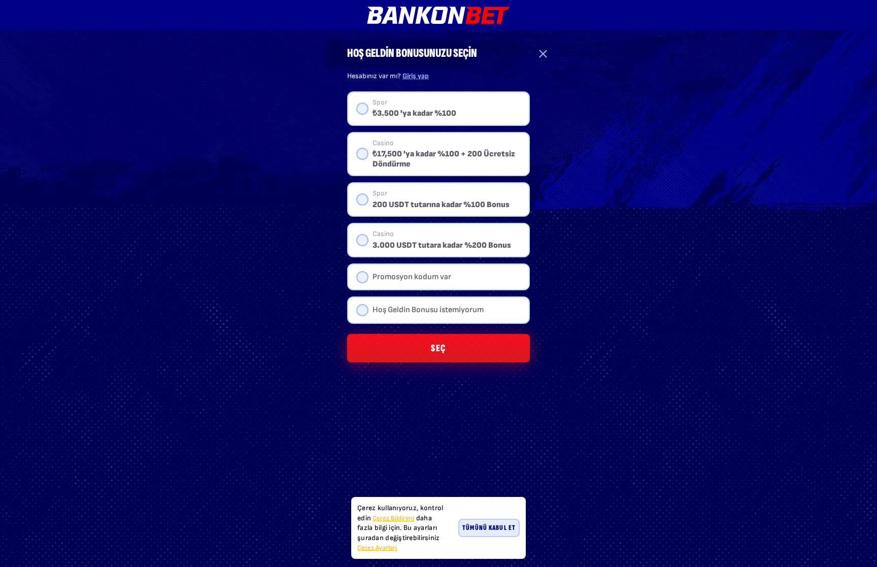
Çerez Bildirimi (393, 518)
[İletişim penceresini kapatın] (543, 54)
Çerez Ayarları (377, 548)
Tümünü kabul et (489, 527)
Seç (438, 348)
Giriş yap (415, 76)
